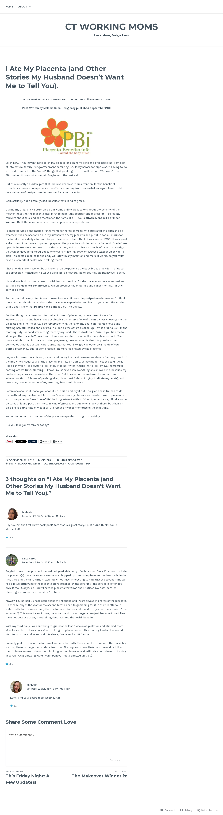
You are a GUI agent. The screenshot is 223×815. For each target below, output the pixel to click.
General (47, 460)
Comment (115, 760)
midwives (34, 463)
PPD (87, 463)
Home (9, 6)
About (22, 6)
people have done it (47, 306)
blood (22, 463)
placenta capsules (69, 463)
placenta (48, 463)
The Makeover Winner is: (99, 774)
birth (13, 463)
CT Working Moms (111, 26)
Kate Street (29, 558)
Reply (62, 516)
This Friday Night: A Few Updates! (27, 777)
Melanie (27, 512)
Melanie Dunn (52, 108)
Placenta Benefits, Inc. (35, 285)
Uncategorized (71, 460)
